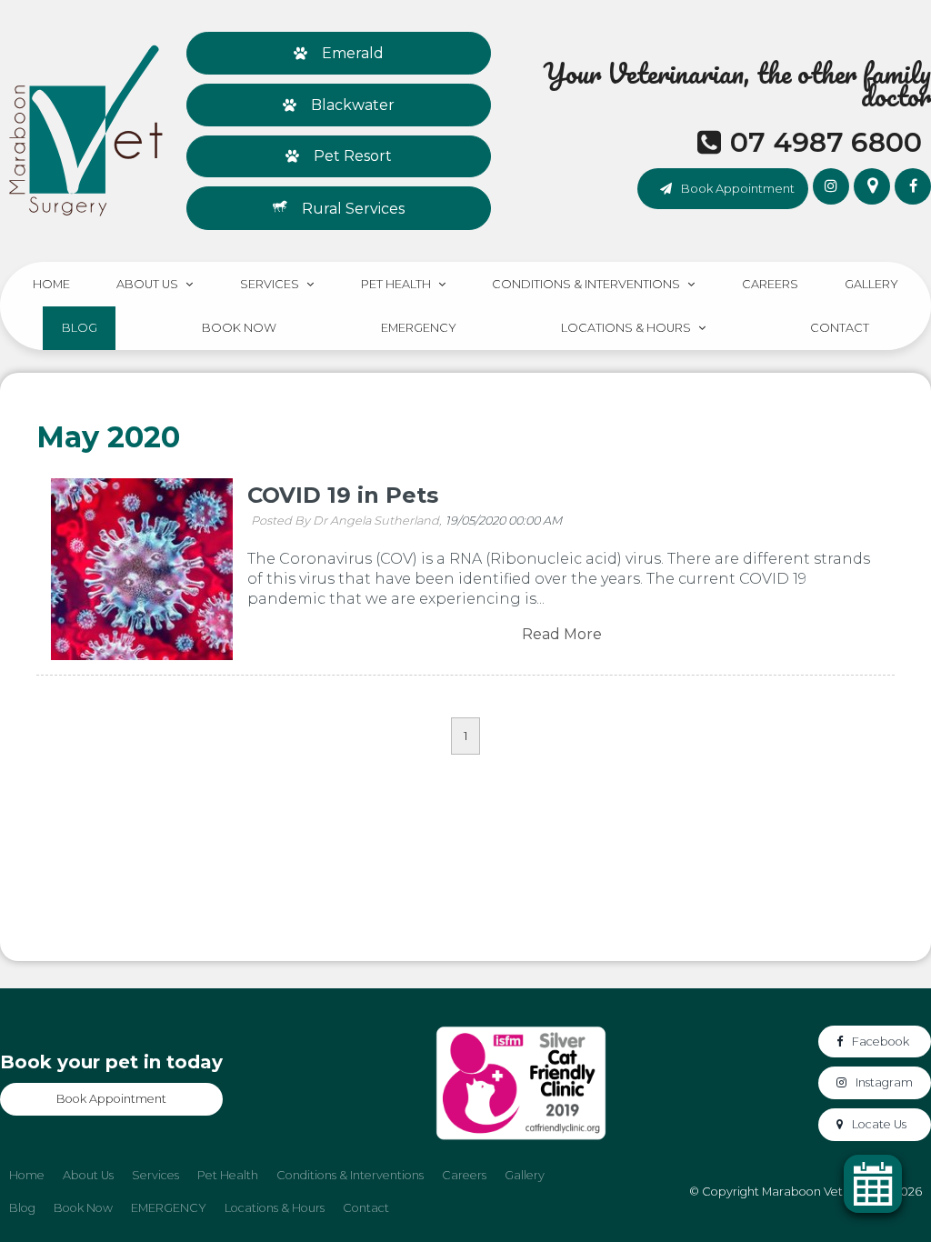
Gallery (871, 284)
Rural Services (353, 208)
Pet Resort (353, 156)
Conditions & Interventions (586, 284)
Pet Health (396, 284)
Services (269, 284)
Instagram (884, 1082)
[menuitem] (27, 1175)
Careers (770, 284)
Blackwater (353, 105)
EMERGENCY (418, 328)
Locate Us (879, 1124)
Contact (839, 328)
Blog (79, 328)
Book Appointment (738, 188)
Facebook (880, 1041)
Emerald (353, 53)
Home (51, 284)
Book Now (239, 328)
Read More (562, 634)
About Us (147, 284)
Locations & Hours (626, 328)
